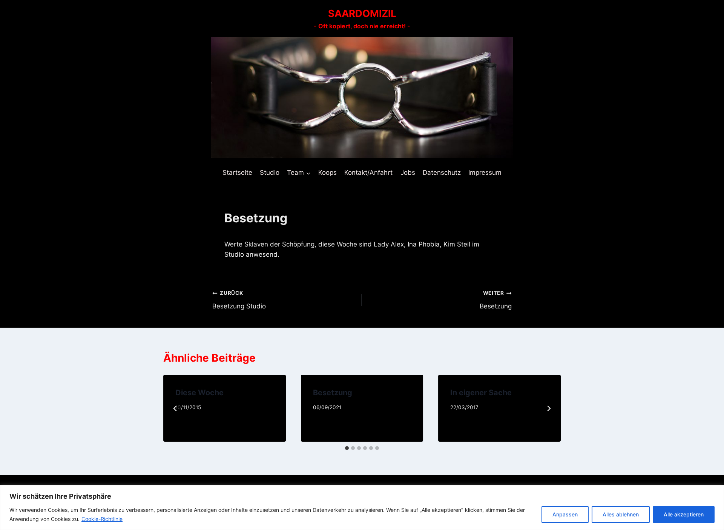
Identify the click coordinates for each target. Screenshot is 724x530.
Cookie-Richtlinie (102, 519)
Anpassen (565, 514)
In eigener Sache (481, 392)
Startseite (237, 172)
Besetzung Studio (239, 300)
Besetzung (496, 300)
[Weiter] (549, 408)
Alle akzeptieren (684, 514)
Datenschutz (442, 172)
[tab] (347, 448)
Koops (327, 172)
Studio (269, 172)
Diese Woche (199, 392)
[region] (362, 507)
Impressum (485, 172)
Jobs (407, 172)
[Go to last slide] (175, 408)
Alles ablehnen (621, 514)
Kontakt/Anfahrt (368, 172)
